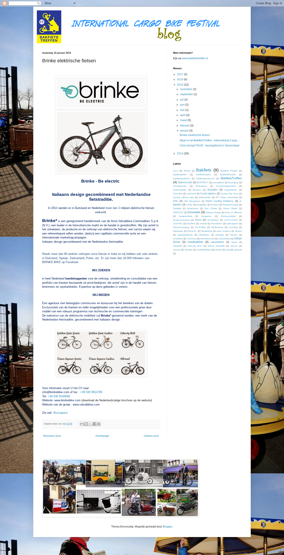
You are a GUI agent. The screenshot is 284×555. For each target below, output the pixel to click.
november (186, 89)
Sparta (238, 231)
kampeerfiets (185, 216)
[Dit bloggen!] (86, 424)
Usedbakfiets (195, 242)
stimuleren (204, 235)
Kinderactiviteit (228, 216)
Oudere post (151, 435)
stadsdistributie (185, 235)
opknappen (232, 223)
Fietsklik (177, 208)
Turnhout (191, 238)
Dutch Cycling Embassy (219, 201)
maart (184, 120)
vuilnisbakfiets (204, 249)
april (183, 115)
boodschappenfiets (226, 186)
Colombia (178, 193)
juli (182, 99)
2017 (180, 74)
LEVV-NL (177, 223)
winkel (218, 249)
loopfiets (191, 223)
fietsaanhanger (231, 204)
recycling (233, 227)
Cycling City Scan (230, 193)
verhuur (234, 246)
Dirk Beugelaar (192, 201)
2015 (180, 84)
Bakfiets (203, 170)
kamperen (206, 216)
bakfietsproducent (205, 178)
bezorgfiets (218, 182)
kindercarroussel (181, 220)
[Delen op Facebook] (94, 424)
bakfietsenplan (203, 174)
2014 (180, 153)
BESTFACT (202, 182)
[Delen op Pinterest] (99, 424)
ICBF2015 (178, 212)
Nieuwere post (52, 435)
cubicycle (191, 193)
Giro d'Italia (211, 208)
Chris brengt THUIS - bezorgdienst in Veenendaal (209, 145)
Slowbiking (206, 231)
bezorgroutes (180, 186)
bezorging (233, 182)
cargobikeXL (230, 190)
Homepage (102, 435)
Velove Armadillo (216, 246)
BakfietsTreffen (231, 178)
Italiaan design (213, 212)
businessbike (179, 190)
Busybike (212, 189)
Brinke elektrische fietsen (195, 135)
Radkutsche (217, 227)
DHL (175, 201)
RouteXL (192, 231)
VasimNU (177, 246)
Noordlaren (216, 223)
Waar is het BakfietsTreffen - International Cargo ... (210, 140)
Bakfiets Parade (229, 170)
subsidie (219, 235)
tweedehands (207, 238)
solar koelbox (223, 231)
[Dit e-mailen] (82, 424)
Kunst (198, 219)
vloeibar (189, 249)
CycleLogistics (208, 193)
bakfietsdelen (180, 174)
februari (185, 125)
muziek (203, 223)
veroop (176, 249)
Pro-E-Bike (200, 227)
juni (182, 104)
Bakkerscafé (185, 182)
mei (182, 110)
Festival (215, 204)
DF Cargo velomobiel (227, 197)
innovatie (193, 212)
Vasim (234, 242)
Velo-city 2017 (195, 246)
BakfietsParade (228, 174)
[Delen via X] (90, 424)
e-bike (189, 204)
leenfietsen (213, 220)
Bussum (197, 190)
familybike (202, 204)
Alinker (187, 170)
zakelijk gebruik (234, 249)
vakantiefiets (217, 242)
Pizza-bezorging (181, 227)
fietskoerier (192, 208)
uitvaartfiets (224, 238)
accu (175, 170)
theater (233, 235)
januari (184, 130)
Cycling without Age (183, 197)
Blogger (167, 526)
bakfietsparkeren (181, 178)
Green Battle (230, 208)
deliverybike (205, 197)
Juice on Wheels (233, 212)
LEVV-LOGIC (231, 220)
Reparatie (178, 231)
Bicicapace (60, 412)
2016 (180, 79)
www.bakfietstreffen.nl (195, 58)
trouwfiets (178, 238)
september (187, 94)
